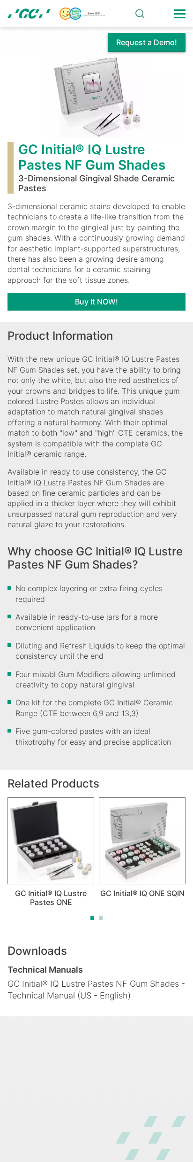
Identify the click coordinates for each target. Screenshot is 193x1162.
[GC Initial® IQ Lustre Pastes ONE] (50, 840)
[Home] (56, 14)
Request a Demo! (146, 42)
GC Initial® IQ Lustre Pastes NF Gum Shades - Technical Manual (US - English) (96, 989)
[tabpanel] (50, 852)
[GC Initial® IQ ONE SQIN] (142, 840)
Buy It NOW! (96, 301)
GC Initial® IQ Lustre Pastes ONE (51, 898)
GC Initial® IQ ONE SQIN (142, 893)
